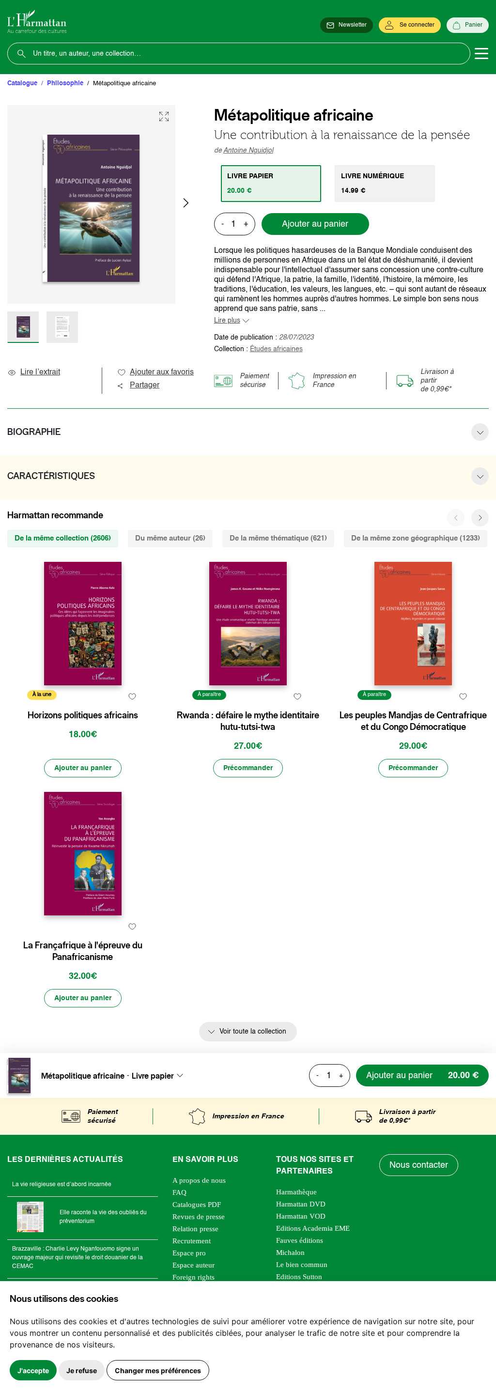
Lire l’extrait (40, 372)
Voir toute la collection (252, 1031)
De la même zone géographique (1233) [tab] (415, 538)
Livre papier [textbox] (153, 1075)
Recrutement (191, 1241)
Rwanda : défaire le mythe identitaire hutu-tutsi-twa (248, 721)
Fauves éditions (299, 1240)
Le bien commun (301, 1264)
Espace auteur (193, 1265)
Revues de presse (198, 1217)
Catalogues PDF (196, 1204)
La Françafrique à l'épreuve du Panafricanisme (82, 951)
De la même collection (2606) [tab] (63, 538)
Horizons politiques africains (83, 715)
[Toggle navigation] (481, 53)
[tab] (271, 183)
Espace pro (189, 1253)
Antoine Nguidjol (248, 150)
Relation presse (195, 1229)
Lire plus (227, 320)
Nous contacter (418, 1165)
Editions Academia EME (313, 1228)
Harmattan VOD (301, 1216)
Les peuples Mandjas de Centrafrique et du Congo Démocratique (413, 721)
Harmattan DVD (301, 1204)
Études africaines (276, 349)
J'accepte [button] (33, 1370)
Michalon (290, 1252)
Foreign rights (193, 1277)
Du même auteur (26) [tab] (170, 538)
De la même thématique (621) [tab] (278, 538)
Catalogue (22, 83)
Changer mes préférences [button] (158, 1370)
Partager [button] (144, 385)
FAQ (179, 1192)
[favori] (132, 696)
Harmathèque (296, 1192)
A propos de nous (199, 1180)
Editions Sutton (299, 1277)
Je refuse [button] (81, 1370)
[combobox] (160, 1075)
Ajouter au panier (315, 224)
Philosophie (65, 83)
